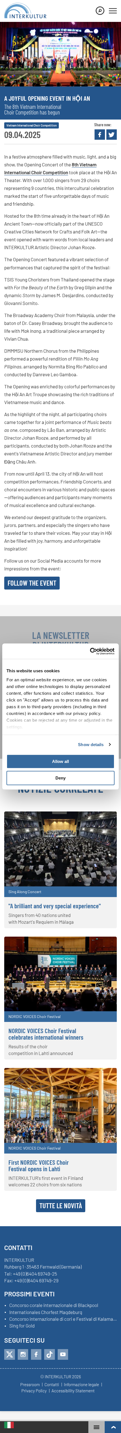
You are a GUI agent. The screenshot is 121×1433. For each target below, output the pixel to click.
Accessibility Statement (73, 1391)
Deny (60, 778)
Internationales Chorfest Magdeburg (45, 1312)
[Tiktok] (49, 1354)
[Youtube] (63, 1354)
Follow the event (32, 583)
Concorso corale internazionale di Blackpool (53, 1305)
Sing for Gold (22, 1325)
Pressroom (30, 1384)
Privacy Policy (34, 1391)
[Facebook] (36, 1354)
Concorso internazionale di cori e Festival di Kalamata (63, 1319)
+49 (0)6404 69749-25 (35, 1273)
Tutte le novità (60, 1205)
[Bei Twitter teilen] (111, 134)
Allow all (60, 761)
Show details (91, 744)
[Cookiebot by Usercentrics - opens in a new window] (90, 651)
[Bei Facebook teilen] (100, 134)
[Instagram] (23, 1354)
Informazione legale (81, 1384)
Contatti (51, 1384)
